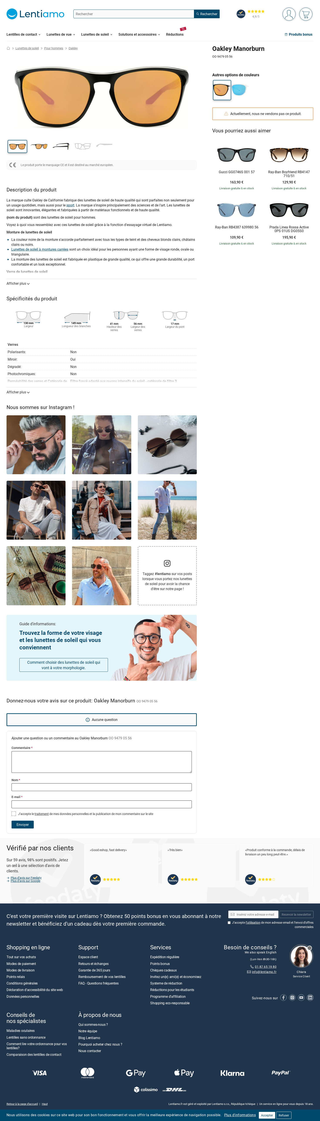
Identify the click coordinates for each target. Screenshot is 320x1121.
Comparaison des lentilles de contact (34, 1054)
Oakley (73, 48)
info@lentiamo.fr (264, 972)
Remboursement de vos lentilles (102, 976)
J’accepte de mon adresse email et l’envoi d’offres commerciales (272, 924)
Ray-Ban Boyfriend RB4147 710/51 (289, 174)
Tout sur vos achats (21, 957)
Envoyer (23, 824)
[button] (17, 146)
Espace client (88, 957)
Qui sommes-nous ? (93, 1024)
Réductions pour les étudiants (172, 989)
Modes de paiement (21, 963)
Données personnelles (23, 996)
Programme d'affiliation (167, 996)
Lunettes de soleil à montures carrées (39, 249)
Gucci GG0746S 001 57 (237, 172)
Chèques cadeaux (163, 970)
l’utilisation (253, 922)
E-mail (17, 797)
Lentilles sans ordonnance (26, 1037)
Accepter (267, 1115)
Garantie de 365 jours (94, 970)
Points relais (16, 976)
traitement (42, 814)
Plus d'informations (240, 1115)
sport (70, 205)
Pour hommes (53, 48)
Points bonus (160, 963)
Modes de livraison (21, 970)
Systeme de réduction (166, 983)
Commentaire (22, 748)
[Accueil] (8, 48)
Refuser (284, 1115)
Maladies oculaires (21, 1030)
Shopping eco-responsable (170, 1003)
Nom (16, 780)
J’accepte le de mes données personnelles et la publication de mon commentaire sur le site (85, 814)
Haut (45, 1104)
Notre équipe (87, 1031)
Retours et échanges (93, 963)
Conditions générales (22, 983)
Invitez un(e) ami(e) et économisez (175, 976)
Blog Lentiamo (89, 1037)
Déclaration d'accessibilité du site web (35, 989)
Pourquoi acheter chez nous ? (100, 1044)
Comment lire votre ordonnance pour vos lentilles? (37, 1045)
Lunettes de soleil (27, 48)
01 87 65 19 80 (265, 967)
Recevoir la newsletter (296, 914)
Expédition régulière (164, 957)
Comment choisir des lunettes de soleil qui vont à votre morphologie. (63, 665)
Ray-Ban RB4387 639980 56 (236, 227)
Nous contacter (89, 1050)
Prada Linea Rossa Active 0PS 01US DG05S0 (289, 229)
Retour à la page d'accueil (22, 1104)
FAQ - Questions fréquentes (98, 983)
